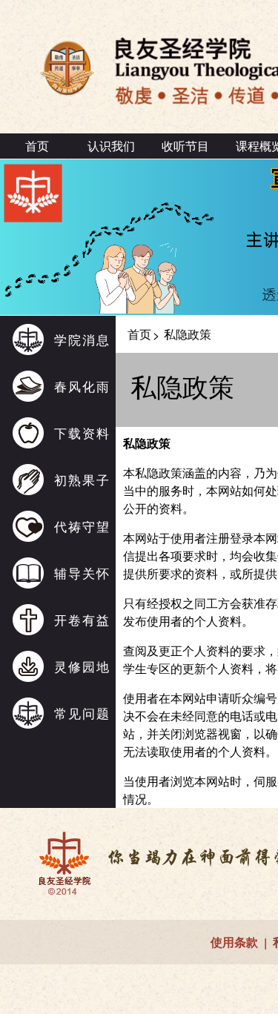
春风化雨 (82, 386)
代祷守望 (82, 526)
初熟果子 (82, 479)
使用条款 (234, 941)
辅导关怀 (82, 572)
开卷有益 (82, 619)
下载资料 (82, 432)
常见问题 (82, 712)
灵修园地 (82, 666)
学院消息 (82, 339)
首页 (37, 145)
